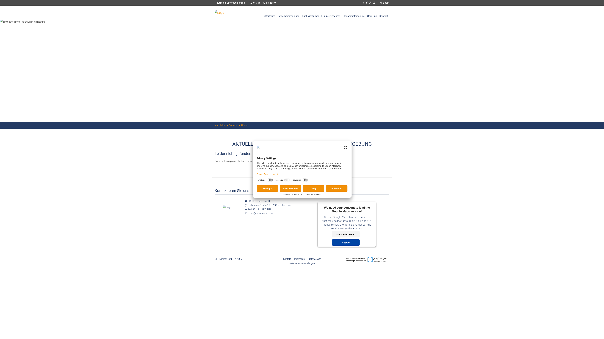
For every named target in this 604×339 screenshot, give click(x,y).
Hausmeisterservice (354, 16)
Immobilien (220, 125)
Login (386, 2)
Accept (346, 242)
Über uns (372, 16)
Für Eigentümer (310, 16)
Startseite (269, 16)
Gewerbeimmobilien (288, 16)
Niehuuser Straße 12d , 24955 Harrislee (269, 205)
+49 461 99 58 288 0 (264, 2)
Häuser (244, 125)
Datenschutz (314, 259)
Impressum (299, 259)
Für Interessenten (330, 16)
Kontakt (383, 16)
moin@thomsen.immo (232, 2)
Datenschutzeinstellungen (302, 263)
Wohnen (233, 125)
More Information (345, 234)
